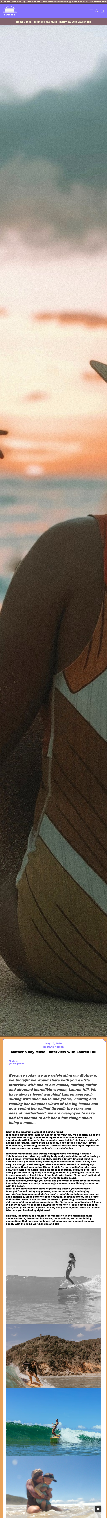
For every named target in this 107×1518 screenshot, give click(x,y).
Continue (24, 1511)
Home (19, 22)
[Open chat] (98, 1509)
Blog (28, 22)
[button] (97, 11)
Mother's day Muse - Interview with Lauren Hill (62, 22)
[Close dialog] (85, 1473)
